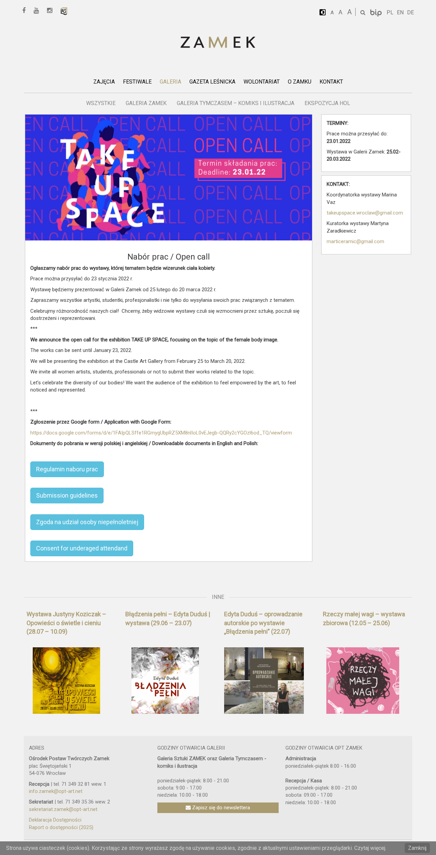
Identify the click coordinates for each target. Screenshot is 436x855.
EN (400, 12)
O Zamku (299, 81)
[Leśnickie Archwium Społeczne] (64, 11)
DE (410, 12)
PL (390, 12)
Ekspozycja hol (327, 103)
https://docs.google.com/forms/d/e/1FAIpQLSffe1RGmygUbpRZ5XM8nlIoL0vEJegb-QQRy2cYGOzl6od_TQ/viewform (161, 433)
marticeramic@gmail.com (355, 241)
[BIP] (376, 12)
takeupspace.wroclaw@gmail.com (365, 213)
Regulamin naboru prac (67, 469)
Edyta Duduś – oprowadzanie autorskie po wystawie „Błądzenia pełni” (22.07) (263, 622)
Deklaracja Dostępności (55, 820)
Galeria (170, 81)
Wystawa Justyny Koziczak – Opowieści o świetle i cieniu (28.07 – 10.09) (66, 622)
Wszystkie (100, 103)
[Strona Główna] (218, 43)
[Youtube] (39, 11)
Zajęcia (104, 81)
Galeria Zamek (146, 103)
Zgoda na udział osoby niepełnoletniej (87, 522)
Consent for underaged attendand (81, 548)
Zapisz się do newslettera (220, 808)
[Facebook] (26, 11)
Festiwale (137, 81)
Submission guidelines (67, 495)
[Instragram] (52, 11)
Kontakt (331, 81)
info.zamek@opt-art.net (55, 791)
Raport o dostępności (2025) (61, 827)
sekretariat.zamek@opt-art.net (63, 809)
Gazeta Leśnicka (212, 81)
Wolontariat (262, 81)
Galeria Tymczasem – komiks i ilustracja (235, 103)
